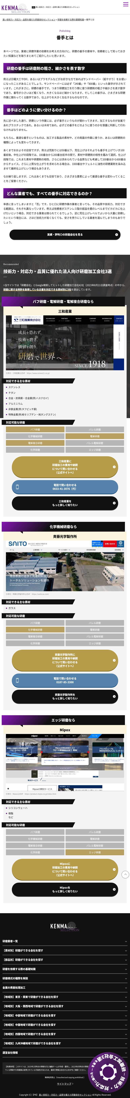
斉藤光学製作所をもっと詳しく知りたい (65, 696)
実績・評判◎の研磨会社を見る (65, 234)
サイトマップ (64, 1083)
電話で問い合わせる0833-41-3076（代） (65, 487)
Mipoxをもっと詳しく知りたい (65, 889)
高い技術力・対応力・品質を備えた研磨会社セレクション (58, 7)
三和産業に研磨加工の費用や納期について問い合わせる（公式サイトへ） (65, 466)
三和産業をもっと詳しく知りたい (65, 503)
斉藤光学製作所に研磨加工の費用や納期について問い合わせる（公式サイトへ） (65, 660)
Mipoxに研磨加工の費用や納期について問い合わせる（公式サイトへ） (65, 869)
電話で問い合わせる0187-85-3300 (65, 680)
